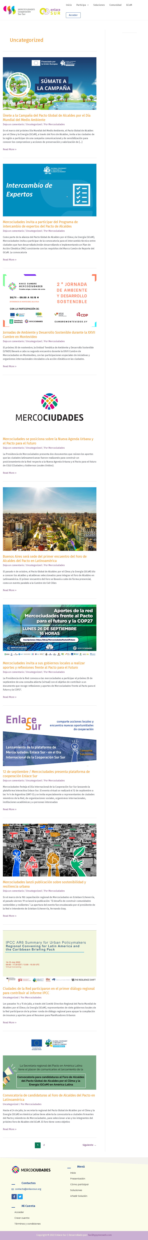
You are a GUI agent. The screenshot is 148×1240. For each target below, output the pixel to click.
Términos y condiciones (27, 1223)
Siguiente (89, 1144)
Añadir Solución (78, 1196)
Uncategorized (34, 124)
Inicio (73, 1172)
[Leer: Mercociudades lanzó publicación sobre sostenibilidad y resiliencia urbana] (49, 850)
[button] (87, 5)
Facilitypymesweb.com (100, 1235)
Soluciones (76, 1190)
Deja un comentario (13, 124)
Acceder (73, 15)
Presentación (77, 1178)
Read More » (9, 149)
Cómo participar (79, 1184)
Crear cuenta (21, 1217)
